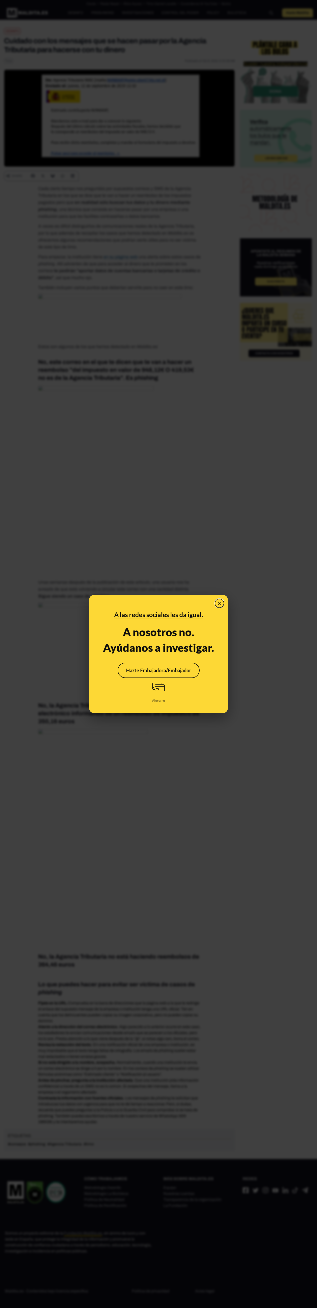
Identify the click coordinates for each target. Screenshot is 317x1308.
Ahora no (158, 700)
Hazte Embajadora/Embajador (158, 670)
